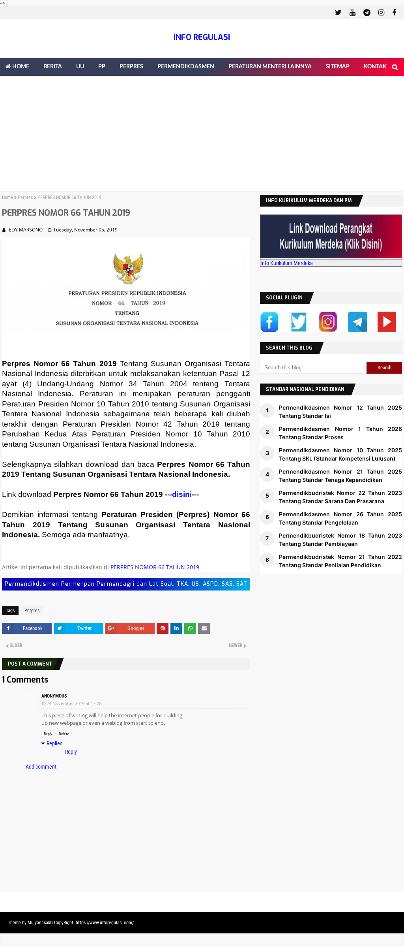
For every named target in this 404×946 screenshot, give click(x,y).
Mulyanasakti (40, 922)
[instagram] (381, 12)
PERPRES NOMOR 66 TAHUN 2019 (154, 567)
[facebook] (393, 12)
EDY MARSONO (26, 229)
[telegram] (366, 12)
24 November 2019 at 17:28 (74, 703)
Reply (48, 734)
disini (182, 494)
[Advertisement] (202, 135)
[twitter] (338, 12)
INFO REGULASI (202, 37)
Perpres (25, 197)
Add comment (41, 767)
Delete (64, 734)
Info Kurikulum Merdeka (286, 263)
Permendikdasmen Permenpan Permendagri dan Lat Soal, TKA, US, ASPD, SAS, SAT (126, 584)
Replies (54, 743)
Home (7, 197)
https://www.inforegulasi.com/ (105, 922)
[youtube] (352, 12)
